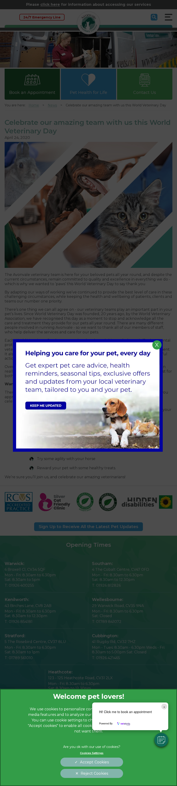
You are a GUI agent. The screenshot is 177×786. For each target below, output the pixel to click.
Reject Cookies (94, 773)
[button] (161, 740)
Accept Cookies (94, 762)
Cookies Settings (91, 753)
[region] (88, 737)
